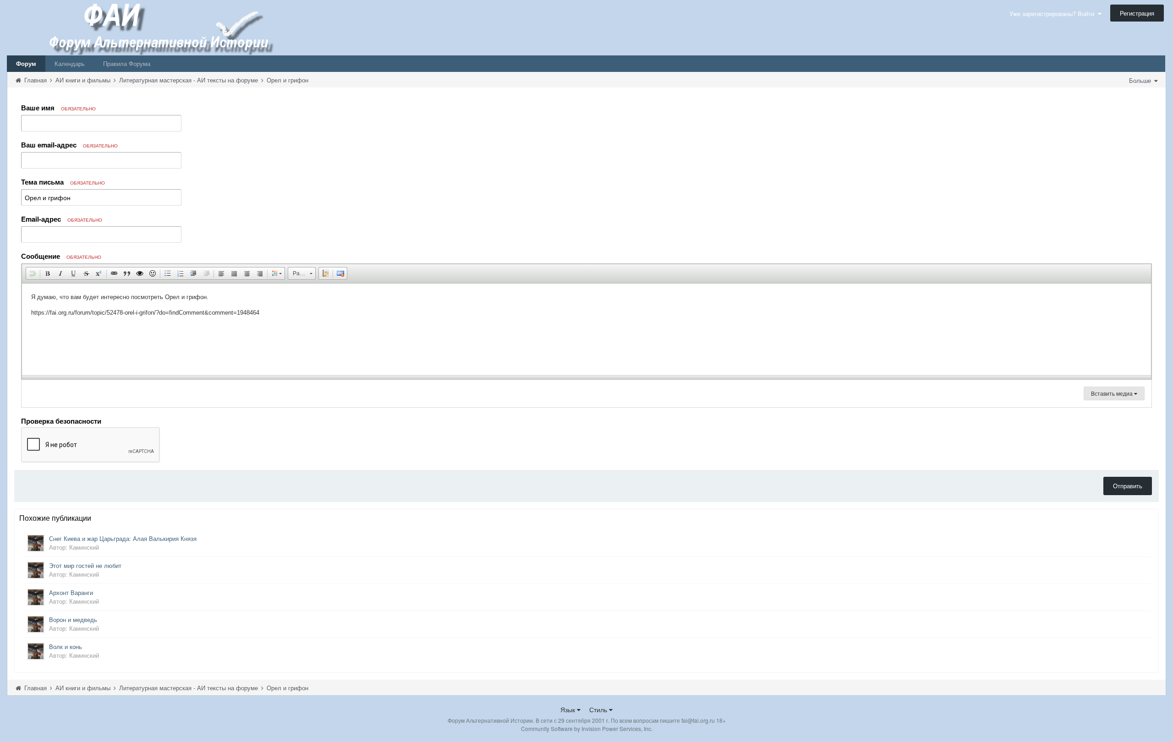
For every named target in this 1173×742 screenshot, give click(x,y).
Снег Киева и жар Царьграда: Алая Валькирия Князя (123, 538)
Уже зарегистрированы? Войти (1053, 13)
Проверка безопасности (61, 420)
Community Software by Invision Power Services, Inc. (586, 728)
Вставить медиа (1112, 393)
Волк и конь (65, 646)
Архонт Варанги (71, 592)
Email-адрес (61, 219)
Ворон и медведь (73, 619)
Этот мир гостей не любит (85, 565)
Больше (1141, 80)
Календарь (70, 63)
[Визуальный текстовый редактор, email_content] (586, 329)
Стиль (599, 709)
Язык (568, 709)
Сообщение (61, 256)
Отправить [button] (1127, 485)
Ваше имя (58, 108)
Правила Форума (126, 63)
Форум (26, 63)
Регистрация (1137, 13)
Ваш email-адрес (69, 145)
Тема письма (63, 182)
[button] (32, 273)
